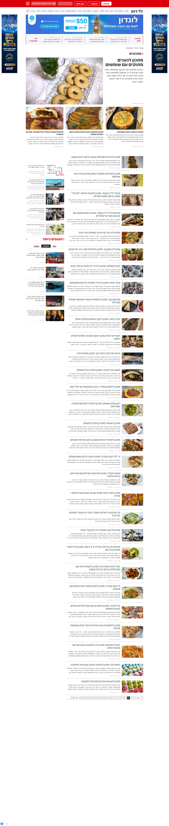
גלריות (44, 11)
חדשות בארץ (87, 11)
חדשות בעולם (71, 11)
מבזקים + (94, 3)
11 (101, 698)
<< (141, 698)
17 (80, 698)
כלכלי (38, 11)
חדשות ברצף (119, 11)
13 (94, 698)
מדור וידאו (109, 11)
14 (91, 698)
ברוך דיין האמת (54, 11)
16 (84, 698)
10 (104, 698)
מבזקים (106, 3)
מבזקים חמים (138, 39)
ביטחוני (95, 11)
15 (87, 698)
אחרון (73, 698)
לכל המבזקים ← (33, 39)
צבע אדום (80, 3)
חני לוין (141, 103)
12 (97, 698)
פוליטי (102, 11)
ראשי (126, 11)
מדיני (79, 11)
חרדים (63, 11)
